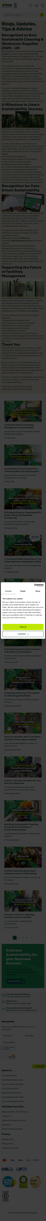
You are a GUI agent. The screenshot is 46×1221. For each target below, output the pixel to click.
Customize (22, 634)
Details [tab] (23, 591)
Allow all (23, 627)
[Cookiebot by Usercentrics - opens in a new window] (34, 585)
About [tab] (37, 591)
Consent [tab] (8, 591)
